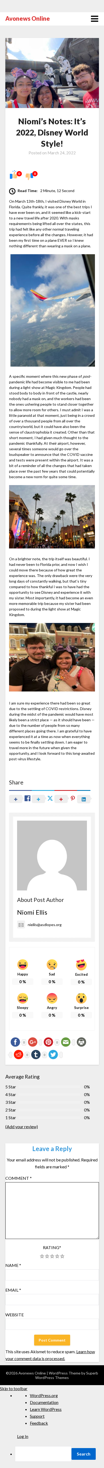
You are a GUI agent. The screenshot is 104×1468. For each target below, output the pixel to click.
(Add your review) (21, 1126)
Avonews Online (27, 18)
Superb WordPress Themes (66, 1375)
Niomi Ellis (32, 912)
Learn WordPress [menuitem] (46, 1409)
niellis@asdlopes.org (45, 924)
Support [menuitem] (37, 1416)
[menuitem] (59, 1454)
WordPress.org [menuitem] (44, 1395)
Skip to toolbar (13, 1388)
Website (14, 1314)
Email (13, 1289)
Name (13, 1265)
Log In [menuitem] (22, 1436)
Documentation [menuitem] (44, 1402)
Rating (52, 1247)
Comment (18, 1178)
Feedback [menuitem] (39, 1422)
